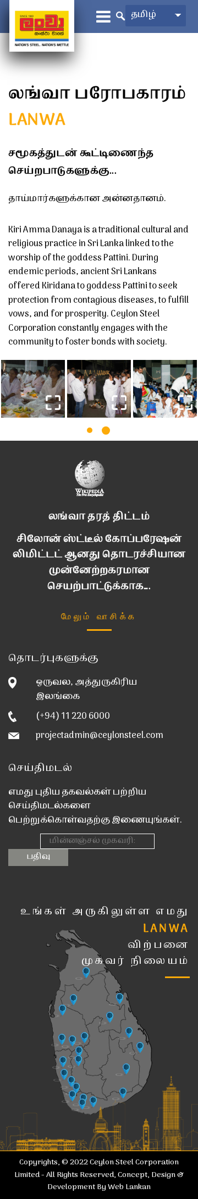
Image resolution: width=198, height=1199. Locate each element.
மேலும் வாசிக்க (99, 615)
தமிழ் (143, 15)
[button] (89, 430)
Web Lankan (129, 1187)
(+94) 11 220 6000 (73, 716)
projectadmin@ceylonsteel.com (99, 736)
